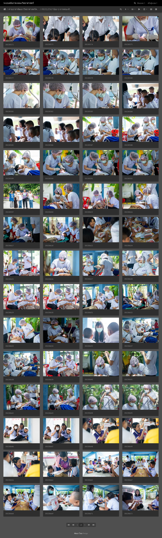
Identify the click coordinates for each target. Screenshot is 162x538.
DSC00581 (10, 111)
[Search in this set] (121, 9)
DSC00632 (129, 312)
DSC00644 (89, 413)
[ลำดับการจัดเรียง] (126, 9)
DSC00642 (10, 413)
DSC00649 (129, 446)
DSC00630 (49, 312)
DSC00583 (89, 111)
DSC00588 (129, 145)
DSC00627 (89, 279)
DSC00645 (129, 413)
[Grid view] (151, 9)
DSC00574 (89, 44)
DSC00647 (49, 446)
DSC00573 (49, 44)
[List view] (156, 9)
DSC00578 (49, 78)
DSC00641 (129, 379)
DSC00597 (10, 212)
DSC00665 (89, 480)
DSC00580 (129, 78)
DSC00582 (49, 111)
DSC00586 (49, 145)
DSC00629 (10, 312)
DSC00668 (10, 514)
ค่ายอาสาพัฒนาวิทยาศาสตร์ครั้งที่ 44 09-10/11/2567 (23, 9)
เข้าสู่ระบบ (152, 3)
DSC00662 (49, 480)
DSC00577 (10, 78)
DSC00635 (89, 346)
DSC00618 (49, 246)
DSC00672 (129, 514)
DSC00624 (129, 246)
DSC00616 (129, 212)
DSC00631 (89, 312)
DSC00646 (10, 446)
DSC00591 (89, 178)
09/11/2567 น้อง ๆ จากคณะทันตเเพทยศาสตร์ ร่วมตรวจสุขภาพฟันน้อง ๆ (57, 9)
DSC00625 (10, 279)
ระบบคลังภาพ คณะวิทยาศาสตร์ (18, 3)
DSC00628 (129, 279)
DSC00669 (49, 514)
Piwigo (85, 533)
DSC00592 (129, 178)
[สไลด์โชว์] (139, 9)
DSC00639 (49, 380)
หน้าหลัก (4, 9)
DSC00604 (49, 212)
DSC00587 (89, 145)
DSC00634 (49, 346)
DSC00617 (10, 246)
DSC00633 (10, 346)
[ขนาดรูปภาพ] (133, 9)
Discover (140, 3)
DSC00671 (89, 514)
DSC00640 (89, 379)
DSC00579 (89, 78)
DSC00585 (10, 145)
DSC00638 (10, 380)
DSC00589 (10, 178)
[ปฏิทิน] (145, 9)
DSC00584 (129, 112)
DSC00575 (129, 44)
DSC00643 (49, 413)
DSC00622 (89, 246)
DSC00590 (49, 178)
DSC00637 (129, 346)
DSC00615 (89, 212)
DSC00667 (129, 480)
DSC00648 (89, 446)
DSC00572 (10, 45)
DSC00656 (10, 480)
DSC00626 (49, 279)
